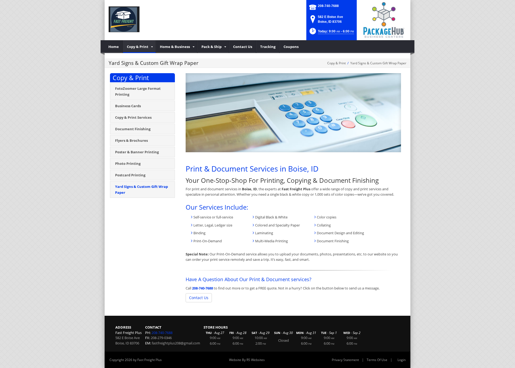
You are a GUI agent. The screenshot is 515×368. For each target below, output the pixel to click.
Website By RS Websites (247, 360)
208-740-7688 (328, 6)
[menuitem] (114, 46)
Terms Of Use (377, 360)
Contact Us (198, 297)
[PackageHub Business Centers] (383, 19)
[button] (331, 33)
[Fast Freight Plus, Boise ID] (124, 19)
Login (402, 360)
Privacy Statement (345, 360)
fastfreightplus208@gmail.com (176, 343)
